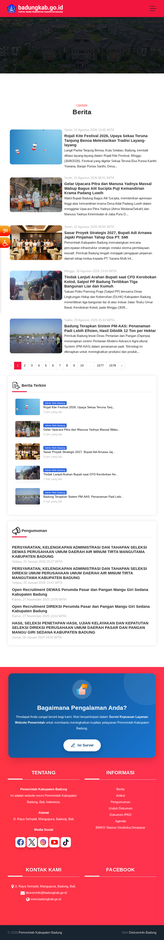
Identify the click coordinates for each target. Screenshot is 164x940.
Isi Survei (86, 745)
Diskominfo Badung (142, 932)
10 (82, 365)
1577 (100, 365)
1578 (112, 365)
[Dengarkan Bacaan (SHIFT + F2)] (5, 231)
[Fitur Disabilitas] (5, 242)
